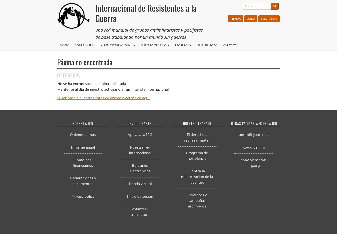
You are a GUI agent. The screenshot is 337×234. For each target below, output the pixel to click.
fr (71, 75)
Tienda (235, 18)
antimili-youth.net (254, 134)
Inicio (64, 45)
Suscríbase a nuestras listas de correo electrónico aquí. (103, 98)
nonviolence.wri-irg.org (254, 163)
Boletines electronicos (140, 168)
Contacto (230, 45)
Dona (251, 18)
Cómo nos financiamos (83, 163)
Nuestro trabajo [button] (154, 45)
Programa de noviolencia (197, 156)
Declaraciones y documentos (83, 181)
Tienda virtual (140, 183)
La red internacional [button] (116, 45)
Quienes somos (83, 134)
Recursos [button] (182, 45)
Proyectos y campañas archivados (197, 201)
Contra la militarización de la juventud (197, 177)
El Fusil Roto (207, 45)
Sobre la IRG (84, 45)
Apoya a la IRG (140, 134)
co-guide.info (254, 147)
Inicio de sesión (140, 196)
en (60, 75)
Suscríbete (269, 18)
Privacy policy (83, 196)
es (66, 75)
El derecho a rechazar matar (197, 137)
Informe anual (83, 147)
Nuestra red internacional (140, 150)
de (77, 75)
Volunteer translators (139, 212)
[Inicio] (73, 17)
